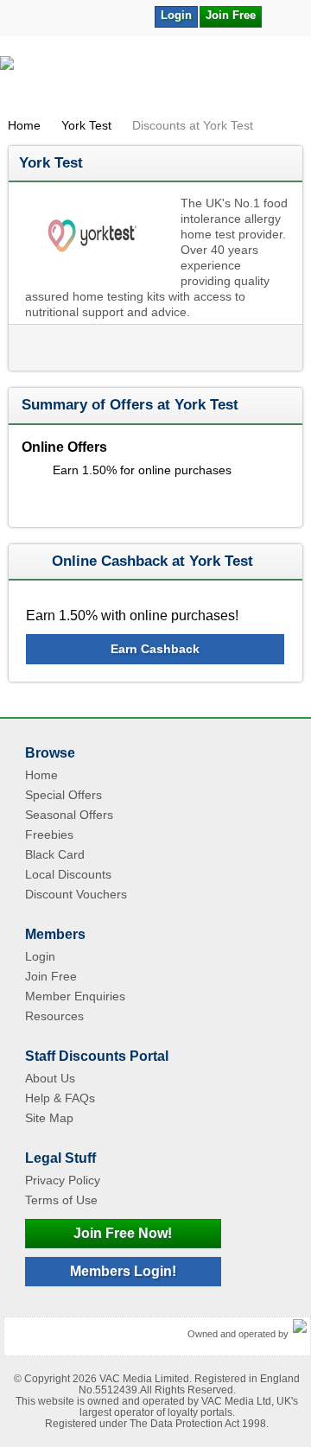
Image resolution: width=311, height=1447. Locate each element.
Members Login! (123, 1271)
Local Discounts (68, 874)
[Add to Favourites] (283, 16)
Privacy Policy (62, 1180)
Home (24, 125)
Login (176, 15)
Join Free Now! (122, 1233)
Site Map (49, 1118)
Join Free (231, 15)
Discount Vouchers (76, 894)
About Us (50, 1078)
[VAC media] (300, 1327)
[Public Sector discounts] (155, 81)
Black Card (55, 854)
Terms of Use (61, 1200)
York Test (86, 125)
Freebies (49, 834)
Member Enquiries (75, 996)
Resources (54, 1016)
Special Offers (63, 795)
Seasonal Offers (69, 815)
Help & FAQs (60, 1098)
